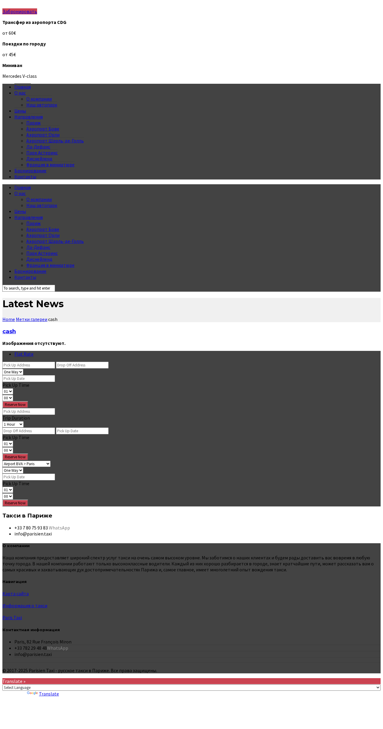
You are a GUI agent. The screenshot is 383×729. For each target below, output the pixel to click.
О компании (39, 99)
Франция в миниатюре (50, 165)
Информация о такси (24, 605)
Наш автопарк (41, 105)
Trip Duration (16, 418)
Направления (28, 117)
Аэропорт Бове (42, 129)
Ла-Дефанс (38, 147)
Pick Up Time (15, 385)
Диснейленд (39, 159)
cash (9, 331)
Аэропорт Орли (43, 135)
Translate (49, 694)
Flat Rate (24, 354)
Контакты (25, 176)
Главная (22, 87)
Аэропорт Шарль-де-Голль (55, 141)
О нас (20, 93)
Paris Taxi (12, 617)
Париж (33, 123)
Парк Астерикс (42, 153)
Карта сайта (15, 593)
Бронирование (30, 171)
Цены (20, 111)
